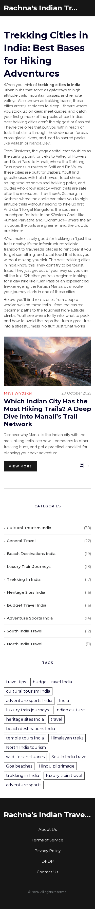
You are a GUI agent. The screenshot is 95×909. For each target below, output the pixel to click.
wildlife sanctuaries (25, 756)
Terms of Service (47, 840)
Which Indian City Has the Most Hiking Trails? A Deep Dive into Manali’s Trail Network (47, 413)
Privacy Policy (47, 850)
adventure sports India (29, 700)
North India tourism (26, 747)
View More (20, 466)
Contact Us (47, 872)
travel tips (16, 681)
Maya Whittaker (18, 393)
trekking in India (22, 775)
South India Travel (25, 631)
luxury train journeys (27, 710)
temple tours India (25, 738)
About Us (48, 829)
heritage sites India (25, 719)
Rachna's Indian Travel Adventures (42, 8)
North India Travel (25, 644)
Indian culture (70, 710)
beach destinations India (30, 728)
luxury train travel (64, 775)
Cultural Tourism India (29, 527)
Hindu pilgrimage (56, 766)
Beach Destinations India (31, 553)
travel (56, 719)
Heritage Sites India (26, 592)
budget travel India (52, 681)
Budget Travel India (26, 605)
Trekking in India (24, 579)
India (64, 700)
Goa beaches (19, 766)
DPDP (48, 861)
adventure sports (23, 784)
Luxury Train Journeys (29, 566)
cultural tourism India (28, 691)
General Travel (21, 540)
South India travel (69, 756)
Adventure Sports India (30, 618)
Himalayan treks (67, 738)
